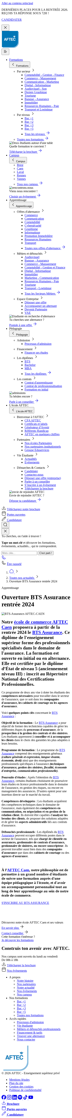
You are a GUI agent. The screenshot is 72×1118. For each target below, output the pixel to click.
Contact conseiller (13, 933)
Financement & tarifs (29, 1032)
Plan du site (16, 1083)
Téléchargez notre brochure (23, 509)
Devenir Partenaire (36, 309)
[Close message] (5, 28)
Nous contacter (26, 1039)
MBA (28, 368)
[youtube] (30, 1098)
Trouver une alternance (31, 1036)
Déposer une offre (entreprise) (43, 478)
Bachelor (30, 365)
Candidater (31, 471)
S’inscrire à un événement (40, 485)
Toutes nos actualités (22, 577)
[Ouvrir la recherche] (5, 525)
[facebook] (4, 1098)
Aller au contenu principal (17, 3)
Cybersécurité (33, 225)
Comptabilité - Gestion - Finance (44, 74)
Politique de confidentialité (25, 1090)
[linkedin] (15, 1098)
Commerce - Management (40, 78)
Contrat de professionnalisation (43, 386)
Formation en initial (36, 389)
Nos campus (24, 994)
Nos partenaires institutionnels (43, 446)
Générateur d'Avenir (37, 427)
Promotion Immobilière (39, 236)
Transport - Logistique (38, 288)
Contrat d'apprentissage (39, 382)
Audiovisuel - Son (36, 88)
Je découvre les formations (18, 940)
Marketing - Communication (42, 277)
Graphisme (31, 229)
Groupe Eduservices (37, 450)
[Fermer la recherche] (5, 531)
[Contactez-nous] (4, 558)
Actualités (31, 458)
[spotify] (20, 1098)
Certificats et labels (36, 424)
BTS (27, 361)
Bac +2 (29, 121)
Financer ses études (36, 352)
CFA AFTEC (33, 420)
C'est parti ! (45, 553)
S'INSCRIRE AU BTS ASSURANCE (25, 902)
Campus (14, 155)
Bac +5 (29, 128)
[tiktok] (25, 1098)
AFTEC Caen (18, 870)
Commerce (31, 215)
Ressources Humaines (38, 239)
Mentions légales (19, 1079)
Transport (30, 242)
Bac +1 (29, 118)
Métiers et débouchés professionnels (38, 1029)
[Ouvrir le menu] (5, 52)
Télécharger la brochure (39, 488)
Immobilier (31, 102)
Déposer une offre (35, 302)
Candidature (14, 520)
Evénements (32, 462)
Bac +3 (29, 125)
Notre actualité (26, 987)
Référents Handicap (37, 430)
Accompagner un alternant (41, 306)
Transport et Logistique (39, 109)
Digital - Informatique (38, 85)
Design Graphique (36, 92)
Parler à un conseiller (37, 481)
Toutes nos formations (30, 1015)
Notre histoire (25, 980)
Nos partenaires (26, 984)
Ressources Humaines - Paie (42, 106)
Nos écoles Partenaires (38, 443)
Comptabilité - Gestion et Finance (45, 267)
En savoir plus (11, 927)
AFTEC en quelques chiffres (42, 434)
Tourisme (30, 95)
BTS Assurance (47, 632)
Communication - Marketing (42, 81)
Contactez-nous (34, 474)
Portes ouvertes (16, 514)
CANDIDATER (12, 19)
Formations (16, 59)
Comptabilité (32, 222)
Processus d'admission (38, 343)
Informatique (32, 232)
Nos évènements (17, 970)
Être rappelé (14, 564)
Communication (34, 218)
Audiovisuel (32, 257)
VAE (28, 312)
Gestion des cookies (21, 1086)
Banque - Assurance (37, 99)
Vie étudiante (25, 1025)
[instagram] (9, 1098)
